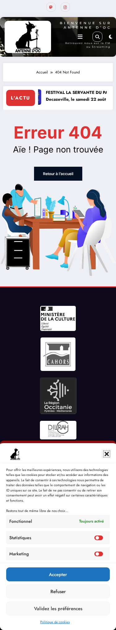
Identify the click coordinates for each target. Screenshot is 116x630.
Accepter (58, 574)
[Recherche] (97, 37)
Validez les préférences (58, 608)
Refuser (58, 591)
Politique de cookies (55, 621)
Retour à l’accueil (58, 173)
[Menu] (80, 36)
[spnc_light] (110, 36)
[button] (107, 454)
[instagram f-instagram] (65, 7)
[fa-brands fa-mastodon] (51, 7)
